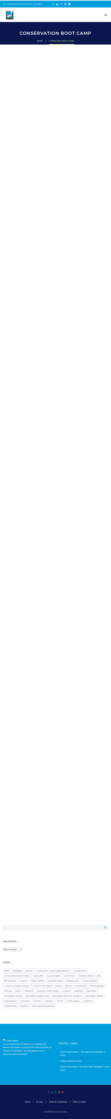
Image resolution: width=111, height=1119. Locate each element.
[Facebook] (53, 4)
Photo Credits (79, 1102)
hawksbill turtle (55, 980)
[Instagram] (65, 4)
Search (105, 927)
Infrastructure (72, 980)
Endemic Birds (86, 975)
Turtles (60, 1001)
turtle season (73, 1001)
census (29, 970)
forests (23, 980)
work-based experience (43, 1006)
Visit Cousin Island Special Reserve (68, 19)
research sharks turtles (48, 991)
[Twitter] (61, 4)
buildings (17, 970)
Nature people (97, 986)
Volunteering (10, 1006)
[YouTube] (69, 4)
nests (18, 991)
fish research (10, 980)
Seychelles (91, 991)
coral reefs (38, 975)
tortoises (25, 1001)
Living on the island (42, 986)
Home (20, 19)
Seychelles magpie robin (37, 996)
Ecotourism (69, 975)
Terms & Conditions (58, 1102)
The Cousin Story (36, 19)
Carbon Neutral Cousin (71, 1061)
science (66, 991)
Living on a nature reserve (16, 986)
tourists (49, 1001)
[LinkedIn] (57, 4)
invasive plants (90, 980)
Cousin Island (53, 975)
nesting (8, 991)
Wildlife (24, 1006)
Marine (68, 986)
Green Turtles (37, 980)
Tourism (37, 1001)
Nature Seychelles (11, 1047)
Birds (6, 970)
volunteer (88, 1001)
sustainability (10, 1001)
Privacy (39, 1102)
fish (98, 975)
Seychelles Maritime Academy (67, 996)
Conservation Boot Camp (16, 975)
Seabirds (78, 991)
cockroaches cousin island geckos (53, 970)
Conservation (98, 19)
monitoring (81, 986)
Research (29, 991)
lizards (58, 986)
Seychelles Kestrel (13, 996)
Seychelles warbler (94, 996)
